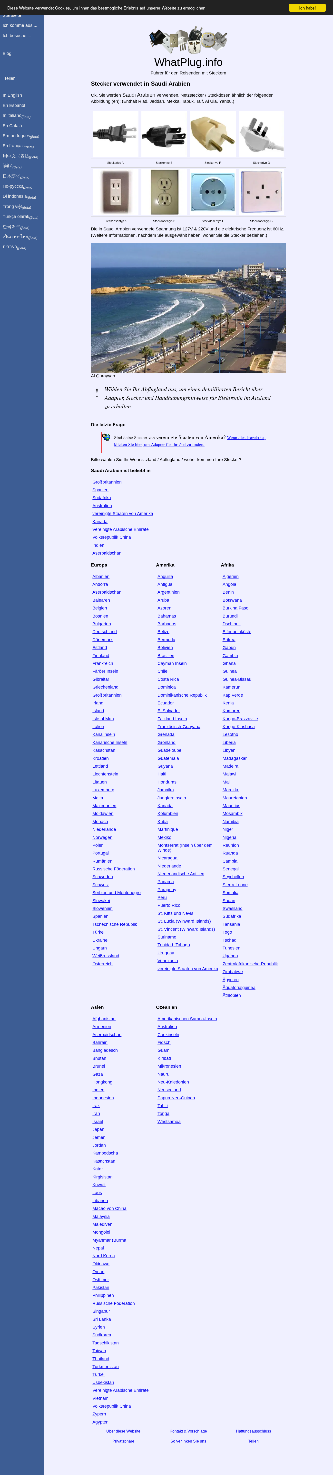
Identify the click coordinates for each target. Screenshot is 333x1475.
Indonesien (103, 1097)
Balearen (101, 600)
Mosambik (233, 813)
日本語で (16, 176)
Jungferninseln (171, 797)
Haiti (161, 774)
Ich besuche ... (17, 35)
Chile (162, 671)
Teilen (253, 1441)
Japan (98, 1129)
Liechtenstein (105, 774)
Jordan (99, 1145)
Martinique (167, 829)
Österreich (102, 963)
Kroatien (100, 758)
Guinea (230, 671)
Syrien (98, 1327)
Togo (227, 932)
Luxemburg (103, 789)
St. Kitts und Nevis (175, 913)
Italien (98, 726)
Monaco (100, 821)
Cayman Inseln (172, 663)
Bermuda (166, 639)
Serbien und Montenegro (116, 892)
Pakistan (100, 1287)
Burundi (230, 616)
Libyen (229, 750)
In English (12, 95)
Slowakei (101, 900)
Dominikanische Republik (182, 695)
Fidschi (164, 1042)
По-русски (17, 186)
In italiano (17, 115)
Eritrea (229, 639)
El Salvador (168, 710)
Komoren (231, 710)
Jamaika (165, 789)
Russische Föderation (113, 868)
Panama (165, 881)
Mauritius (231, 805)
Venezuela (167, 960)
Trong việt (17, 206)
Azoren (164, 608)
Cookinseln (168, 1034)
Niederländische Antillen (180, 873)
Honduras (166, 782)
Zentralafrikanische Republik (250, 963)
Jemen (99, 1137)
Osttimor (100, 1279)
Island (98, 710)
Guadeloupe (169, 750)
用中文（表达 (20, 156)
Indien (98, 545)
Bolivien (165, 647)
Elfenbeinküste (237, 631)
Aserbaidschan (106, 553)
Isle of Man (103, 718)
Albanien (100, 576)
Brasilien (165, 655)
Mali (227, 782)
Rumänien (102, 861)
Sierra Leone (235, 884)
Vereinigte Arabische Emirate (120, 529)
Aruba (163, 600)
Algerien (231, 576)
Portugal (100, 853)
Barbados (166, 623)
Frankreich (102, 663)
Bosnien (100, 616)
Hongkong (102, 1082)
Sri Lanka (101, 1319)
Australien (102, 505)
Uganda (230, 955)
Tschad (229, 940)
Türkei (98, 932)
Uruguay (165, 952)
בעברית (14, 247)
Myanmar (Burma (109, 1240)
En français (18, 146)
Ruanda (230, 853)
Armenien (101, 1026)
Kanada (100, 521)
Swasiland (233, 908)
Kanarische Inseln (109, 742)
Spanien (100, 489)
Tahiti (162, 1105)
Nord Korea (103, 1255)
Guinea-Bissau (237, 679)
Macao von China (109, 1208)
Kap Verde (233, 695)
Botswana (232, 600)
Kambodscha (105, 1153)
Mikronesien (169, 1066)
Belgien (99, 608)
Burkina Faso (235, 608)
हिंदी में (12, 166)
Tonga (163, 1113)
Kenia (228, 703)
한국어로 (16, 226)
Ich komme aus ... (20, 25)
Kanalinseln (103, 734)
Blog (7, 53)
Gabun (229, 647)
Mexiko (164, 837)
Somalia (230, 892)
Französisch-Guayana (178, 726)
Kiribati (164, 1058)
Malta (97, 797)
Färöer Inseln (105, 671)
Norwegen (102, 837)
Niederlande (104, 829)
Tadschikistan (105, 1343)
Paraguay (166, 889)
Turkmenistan (105, 1366)
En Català (12, 125)
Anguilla (165, 576)
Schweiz (100, 884)
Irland (97, 703)
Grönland (166, 742)
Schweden (102, 876)
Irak (96, 1105)
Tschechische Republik (114, 924)
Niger (228, 829)
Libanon (100, 1200)
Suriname (166, 937)
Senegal (231, 868)
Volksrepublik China (111, 537)
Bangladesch (105, 1050)
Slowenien (102, 908)
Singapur (101, 1311)
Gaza (97, 1074)
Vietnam (100, 1398)
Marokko (231, 789)
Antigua (164, 584)
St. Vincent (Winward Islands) (186, 929)
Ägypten (231, 979)
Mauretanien (235, 797)
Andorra (100, 584)
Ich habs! (307, 8)
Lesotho (230, 734)
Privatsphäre (123, 1441)
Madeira (230, 766)
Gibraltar (100, 679)
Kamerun (231, 687)
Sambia (230, 861)
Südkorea (101, 1334)
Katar (97, 1168)
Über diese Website (123, 1431)
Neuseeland (169, 1089)
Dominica (166, 687)
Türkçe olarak (21, 216)
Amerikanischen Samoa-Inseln (187, 1018)
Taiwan (99, 1350)
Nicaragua (167, 858)
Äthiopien (232, 995)
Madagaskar (235, 758)
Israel (97, 1121)
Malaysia (101, 1216)
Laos (97, 1192)
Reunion (231, 845)
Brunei (98, 1066)
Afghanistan (104, 1018)
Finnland (100, 655)
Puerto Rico (168, 905)
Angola (229, 584)
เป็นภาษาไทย (20, 237)
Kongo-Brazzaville (240, 718)
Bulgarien (101, 623)
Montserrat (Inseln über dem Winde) (185, 848)
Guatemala (168, 758)
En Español (14, 105)
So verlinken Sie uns (188, 1441)
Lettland (100, 766)
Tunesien (231, 948)
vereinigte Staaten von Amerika (122, 513)
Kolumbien (167, 813)
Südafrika (101, 497)
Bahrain (100, 1042)
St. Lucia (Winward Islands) (184, 921)
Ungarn (99, 948)
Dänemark (102, 639)
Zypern (99, 1414)
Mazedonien (104, 805)
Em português (21, 136)
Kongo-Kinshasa (239, 726)
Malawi (229, 774)
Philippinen (103, 1295)
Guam (163, 1050)
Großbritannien (107, 482)
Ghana (229, 663)
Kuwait (99, 1184)
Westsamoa (169, 1121)
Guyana (165, 766)
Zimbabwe (233, 971)
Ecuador (165, 703)
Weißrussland (105, 955)
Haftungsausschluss (253, 1431)
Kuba (162, 821)
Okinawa (100, 1263)
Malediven (102, 1224)
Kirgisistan (102, 1177)
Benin (228, 592)
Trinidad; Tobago (173, 944)
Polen (98, 845)
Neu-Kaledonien (173, 1082)
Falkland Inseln (172, 718)
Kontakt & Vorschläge (188, 1431)
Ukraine (100, 940)
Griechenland (105, 687)
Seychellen (233, 876)
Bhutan (99, 1058)
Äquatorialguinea (239, 987)
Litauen (99, 782)
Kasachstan (103, 750)
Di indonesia (19, 196)
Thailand (100, 1358)
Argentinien (168, 592)
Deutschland (104, 631)
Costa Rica (168, 679)
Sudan (229, 900)
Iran (96, 1113)
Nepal (98, 1248)
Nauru (163, 1074)
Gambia (230, 655)
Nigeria (229, 837)
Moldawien (102, 813)
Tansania (231, 924)
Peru (162, 897)
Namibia (231, 821)
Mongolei (101, 1232)
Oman (98, 1271)
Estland (99, 647)
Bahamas (166, 616)
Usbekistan (103, 1382)
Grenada (166, 734)
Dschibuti (232, 623)
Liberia (229, 742)
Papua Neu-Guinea (176, 1097)
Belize (163, 631)
